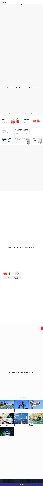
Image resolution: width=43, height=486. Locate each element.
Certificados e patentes (27, 2)
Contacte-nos (35, 2)
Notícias (32, 2)
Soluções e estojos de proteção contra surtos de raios (21, 372)
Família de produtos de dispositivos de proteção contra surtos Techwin (21, 87)
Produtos (13, 2)
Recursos (20, 2)
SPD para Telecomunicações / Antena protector (21, 129)
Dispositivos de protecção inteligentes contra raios (22, 138)
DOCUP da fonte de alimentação (4, 119)
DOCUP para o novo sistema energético (26, 119)
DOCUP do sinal (4, 130)
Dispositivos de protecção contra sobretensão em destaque (21, 247)
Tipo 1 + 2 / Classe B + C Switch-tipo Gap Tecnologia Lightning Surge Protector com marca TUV (16, 278)
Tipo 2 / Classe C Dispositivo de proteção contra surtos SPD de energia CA (7, 278)
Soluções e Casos (16, 2)
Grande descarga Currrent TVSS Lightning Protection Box (35, 140)
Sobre (23, 2)
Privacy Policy (36, 483)
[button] (2, 4)
